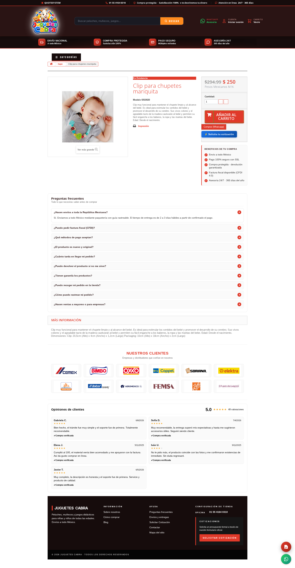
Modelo (137, 100)
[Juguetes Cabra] (45, 21)
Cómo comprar (111, 517)
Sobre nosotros (111, 512)
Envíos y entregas (159, 517)
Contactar (154, 527)
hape (60, 64)
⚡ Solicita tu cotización (219, 134)
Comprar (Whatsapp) (214, 127)
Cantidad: (210, 96)
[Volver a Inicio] (51, 64)
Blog (105, 522)
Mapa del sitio (156, 532)
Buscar (174, 21)
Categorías (66, 57)
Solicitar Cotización (159, 522)
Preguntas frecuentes (161, 512)
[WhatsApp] (286, 559)
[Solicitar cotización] (286, 547)
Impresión (143, 126)
